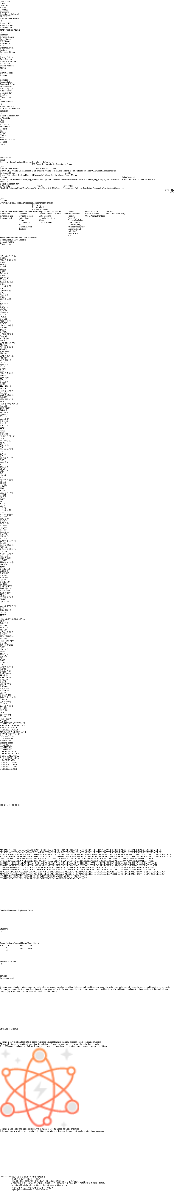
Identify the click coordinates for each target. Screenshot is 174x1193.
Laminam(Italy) (6, 88)
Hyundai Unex (6, 25)
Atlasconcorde (6, 91)
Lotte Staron (5, 39)
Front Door (5, 126)
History (3, 7)
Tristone (3, 50)
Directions (4, 12)
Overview (4, 5)
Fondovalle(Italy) (39, 179)
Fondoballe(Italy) (7, 84)
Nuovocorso (5, 97)
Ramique (4, 80)
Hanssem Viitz (6, 43)
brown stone (5, 158)
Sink (2, 120)
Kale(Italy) (4, 95)
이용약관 (15, 1176)
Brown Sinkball (7, 106)
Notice (3, 135)
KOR (167, 190)
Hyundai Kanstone (8, 61)
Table (2, 122)
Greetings (4, 10)
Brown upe (5, 214)
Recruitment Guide (64, 164)
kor (1, 144)
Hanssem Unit (6, 27)
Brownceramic (6, 179)
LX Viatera (5, 63)
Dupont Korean (6, 48)
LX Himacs (5, 41)
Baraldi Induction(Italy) (10, 116)
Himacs (22, 220)
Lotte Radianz (6, 59)
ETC (2, 99)
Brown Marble (6, 73)
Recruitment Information (10, 14)
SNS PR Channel (7, 139)
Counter (3, 129)
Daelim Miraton (7, 66)
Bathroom (4, 124)
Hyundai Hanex (7, 37)
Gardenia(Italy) (6, 93)
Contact (3, 142)
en (4, 144)
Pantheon (4, 35)
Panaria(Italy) (6, 82)
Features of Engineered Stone (20, 910)
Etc (1, 131)
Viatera (42, 220)
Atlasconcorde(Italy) (76, 227)
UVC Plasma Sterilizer (10, 108)
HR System (37, 164)
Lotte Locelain (6, 86)
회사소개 (41, 1176)
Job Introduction (49, 164)
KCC (2, 45)
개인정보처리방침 (28, 1176)
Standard (4, 910)
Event (2, 137)
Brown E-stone (6, 57)
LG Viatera (46, 175)
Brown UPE (5, 23)
